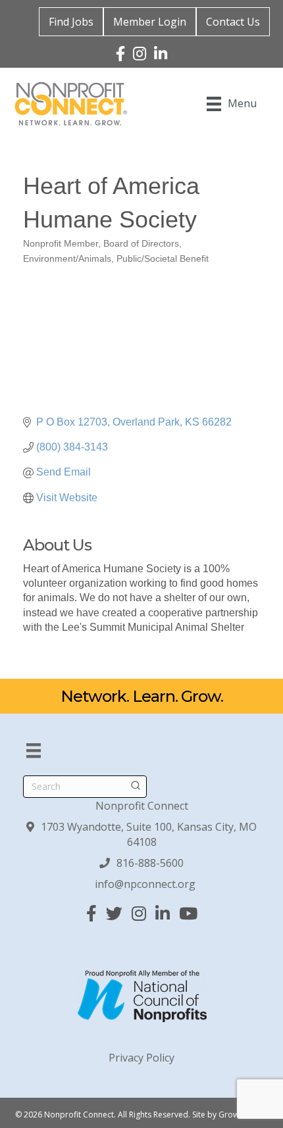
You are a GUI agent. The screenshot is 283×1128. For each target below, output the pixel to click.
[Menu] (33, 750)
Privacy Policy (141, 1057)
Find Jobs (71, 21)
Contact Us (233, 21)
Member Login (149, 21)
